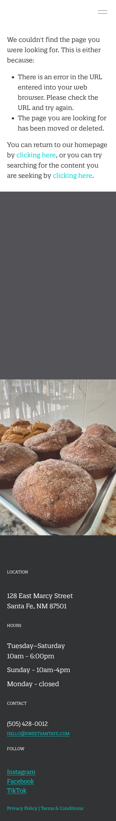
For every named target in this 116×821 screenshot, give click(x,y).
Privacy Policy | (24, 808)
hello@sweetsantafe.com (38, 732)
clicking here (36, 155)
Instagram (21, 772)
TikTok (16, 790)
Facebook (20, 781)
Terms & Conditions (62, 808)
